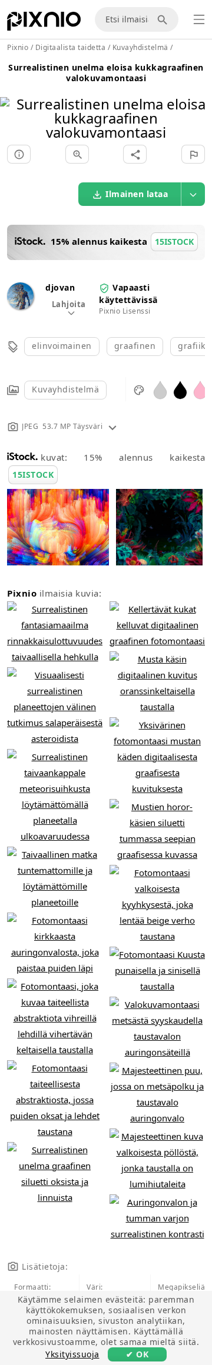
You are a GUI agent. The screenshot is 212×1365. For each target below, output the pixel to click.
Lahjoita (69, 304)
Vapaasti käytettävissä (128, 293)
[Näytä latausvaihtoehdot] (193, 194)
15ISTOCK (33, 474)
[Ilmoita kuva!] (193, 154)
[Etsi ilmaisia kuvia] (164, 19)
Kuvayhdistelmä (65, 389)
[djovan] (20, 306)
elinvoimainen (62, 345)
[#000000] (180, 389)
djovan (60, 287)
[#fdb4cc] (200, 389)
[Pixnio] (44, 23)
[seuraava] (199, 103)
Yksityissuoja (72, 1354)
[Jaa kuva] (135, 154)
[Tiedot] (19, 154)
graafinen (135, 345)
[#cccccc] (160, 389)
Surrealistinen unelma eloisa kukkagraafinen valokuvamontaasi (106, 73)
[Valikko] (199, 19)
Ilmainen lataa (136, 193)
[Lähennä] (77, 154)
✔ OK (137, 1354)
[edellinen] (13, 103)
